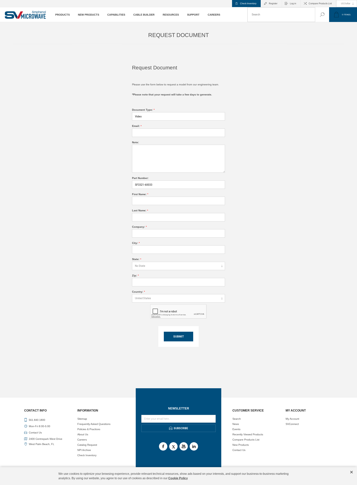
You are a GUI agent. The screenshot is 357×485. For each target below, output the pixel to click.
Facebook (163, 446)
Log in (293, 3)
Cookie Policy (178, 478)
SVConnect (292, 423)
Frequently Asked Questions (93, 423)
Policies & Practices (88, 429)
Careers (82, 439)
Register (273, 3)
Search (318, 14)
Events (236, 429)
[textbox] (281, 14)
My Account (292, 418)
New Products (240, 444)
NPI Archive (84, 450)
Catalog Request (87, 444)
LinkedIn (194, 446)
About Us (82, 434)
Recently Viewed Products (247, 434)
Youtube (183, 446)
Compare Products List (320, 3)
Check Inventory (248, 3)
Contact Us (238, 450)
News (235, 423)
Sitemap (82, 418)
